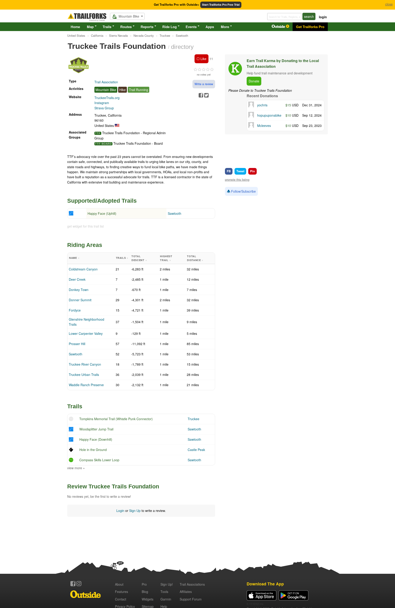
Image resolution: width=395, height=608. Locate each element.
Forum (191, 599)
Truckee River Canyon (85, 364)
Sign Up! (166, 584)
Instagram (101, 102)
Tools (164, 591)
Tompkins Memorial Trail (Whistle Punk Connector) (116, 419)
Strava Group (104, 108)
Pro (144, 584)
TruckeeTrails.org (107, 97)
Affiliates (186, 591)
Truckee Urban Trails (84, 374)
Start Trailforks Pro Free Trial (221, 5)
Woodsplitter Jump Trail (96, 429)
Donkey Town (78, 289)
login (323, 17)
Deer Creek (77, 279)
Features (121, 591)
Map (90, 26)
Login (120, 510)
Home (75, 26)
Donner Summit (80, 300)
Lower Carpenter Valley (86, 333)
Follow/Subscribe (243, 191)
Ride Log (169, 26)
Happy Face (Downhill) (95, 439)
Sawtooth (174, 213)
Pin (252, 171)
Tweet (240, 171)
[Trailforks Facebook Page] (72, 583)
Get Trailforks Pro (310, 26)
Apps (210, 26)
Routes (126, 26)
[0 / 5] (204, 70)
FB (229, 171)
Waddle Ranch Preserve (86, 385)
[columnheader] (90, 258)
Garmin (165, 599)
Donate (254, 81)
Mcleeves (264, 125)
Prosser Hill (77, 343)
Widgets (147, 599)
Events (191, 26)
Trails (107, 26)
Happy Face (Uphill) (102, 213)
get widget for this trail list (85, 226)
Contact (120, 599)
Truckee (193, 419)
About (119, 584)
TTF (98, 133)
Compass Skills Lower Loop (99, 460)
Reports (147, 26)
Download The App (265, 584)
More (225, 26)
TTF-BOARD (103, 143)
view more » (76, 468)
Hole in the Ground (93, 449)
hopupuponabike (269, 115)
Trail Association (106, 82)
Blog (145, 591)
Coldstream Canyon (83, 269)
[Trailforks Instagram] (78, 583)
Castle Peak (196, 449)
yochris (262, 105)
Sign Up (135, 510)
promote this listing (237, 180)
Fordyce (75, 310)
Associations (192, 584)
